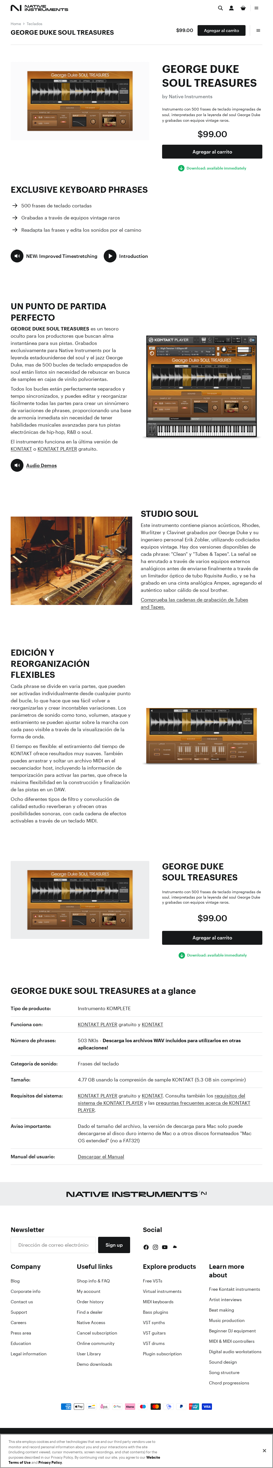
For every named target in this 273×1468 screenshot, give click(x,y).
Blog (15, 1281)
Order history (90, 1302)
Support (19, 1312)
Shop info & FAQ (93, 1281)
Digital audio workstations (235, 1351)
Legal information (29, 1354)
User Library (89, 1354)
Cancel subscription (97, 1333)
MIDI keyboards (158, 1302)
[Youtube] (165, 1247)
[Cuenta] (231, 8)
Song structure (224, 1372)
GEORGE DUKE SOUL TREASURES (62, 32)
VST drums (154, 1343)
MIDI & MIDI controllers (232, 1341)
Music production (227, 1320)
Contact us (22, 1302)
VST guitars (154, 1333)
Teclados (34, 24)
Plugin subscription (162, 1354)
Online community (95, 1343)
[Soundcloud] (174, 1247)
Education (21, 1343)
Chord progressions (229, 1383)
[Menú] (256, 8)
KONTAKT (21, 448)
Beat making (221, 1310)
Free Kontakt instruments (234, 1289)
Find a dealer (90, 1312)
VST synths (154, 1322)
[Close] (264, 1451)
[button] (54, 256)
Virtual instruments (162, 1291)
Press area (21, 1333)
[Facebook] (146, 1247)
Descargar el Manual (101, 1156)
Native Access (91, 1322)
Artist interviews (225, 1299)
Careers (18, 1322)
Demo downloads (94, 1364)
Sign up (114, 1244)
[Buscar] (220, 8)
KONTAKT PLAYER (57, 448)
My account (89, 1291)
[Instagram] (155, 1247)
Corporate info (26, 1291)
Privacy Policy (50, 1462)
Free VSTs (152, 1281)
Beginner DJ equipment (232, 1331)
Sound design (223, 1362)
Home (16, 24)
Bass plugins (155, 1312)
